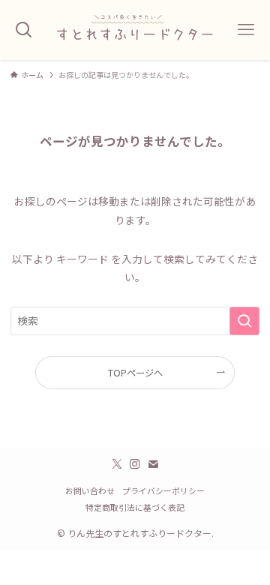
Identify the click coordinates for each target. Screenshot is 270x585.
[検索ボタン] (24, 30)
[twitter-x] (117, 464)
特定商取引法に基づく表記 (135, 507)
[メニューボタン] (245, 30)
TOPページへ (135, 373)
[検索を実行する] (245, 320)
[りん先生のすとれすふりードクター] (135, 30)
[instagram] (135, 464)
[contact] (153, 464)
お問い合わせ (90, 490)
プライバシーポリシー (163, 490)
